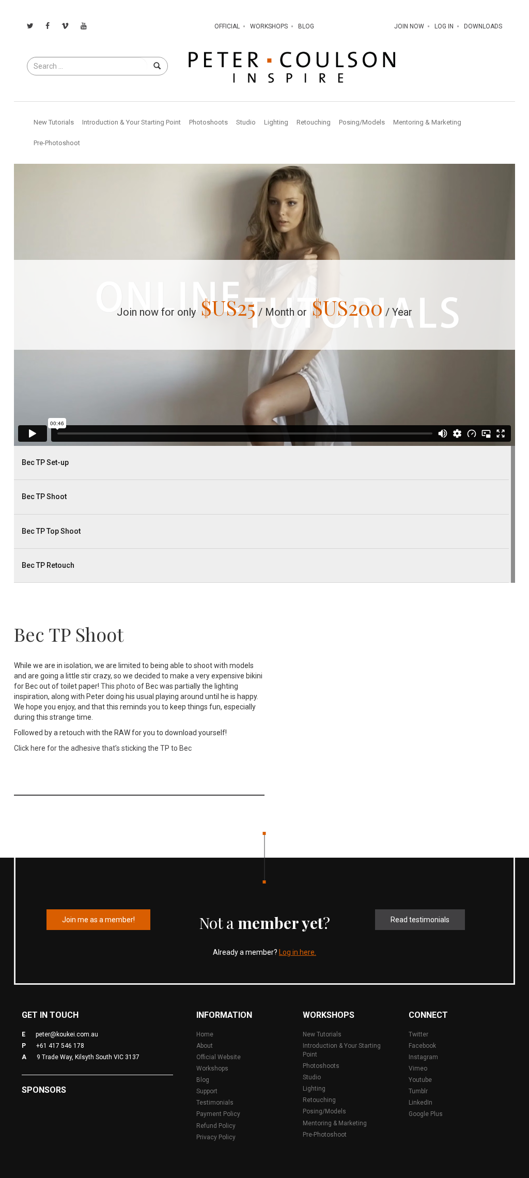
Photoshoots (208, 122)
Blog (306, 26)
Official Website (218, 1057)
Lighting (276, 122)
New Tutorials (54, 122)
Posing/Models (362, 122)
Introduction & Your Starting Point (131, 122)
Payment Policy (218, 1114)
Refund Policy (216, 1125)
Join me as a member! (98, 920)
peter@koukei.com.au (67, 1034)
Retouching (314, 122)
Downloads (483, 26)
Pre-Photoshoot (57, 143)
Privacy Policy (216, 1137)
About (204, 1045)
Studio (246, 122)
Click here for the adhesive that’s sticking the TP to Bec (103, 748)
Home (204, 1034)
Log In (444, 26)
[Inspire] (292, 67)
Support (206, 1091)
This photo (118, 686)
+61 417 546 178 (60, 1045)
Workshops (269, 26)
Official (227, 26)
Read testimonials (420, 920)
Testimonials (215, 1102)
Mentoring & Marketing (427, 122)
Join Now (409, 26)
